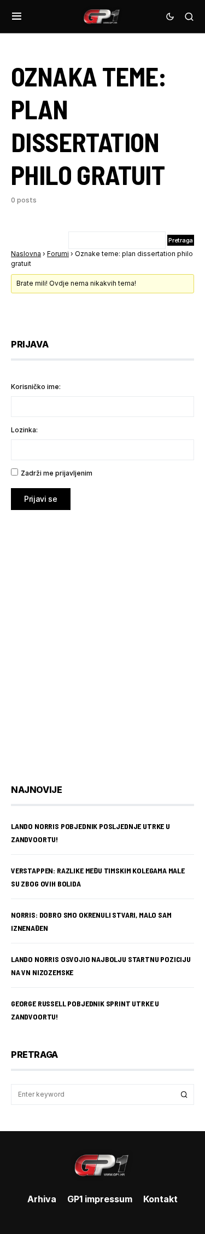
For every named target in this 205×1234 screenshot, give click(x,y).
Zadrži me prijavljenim (56, 473)
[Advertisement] (102, 638)
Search (184, 1094)
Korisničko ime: (36, 387)
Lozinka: (24, 430)
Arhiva (41, 1199)
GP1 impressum (99, 1199)
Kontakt (160, 1199)
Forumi (58, 254)
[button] (16, 16)
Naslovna (26, 254)
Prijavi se (40, 498)
